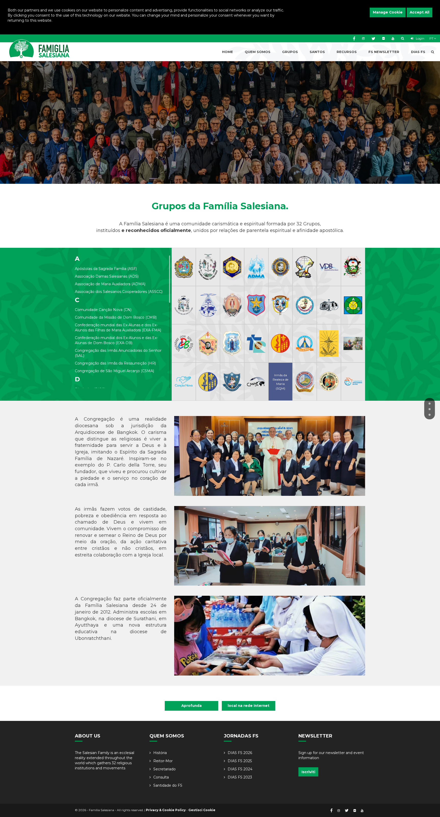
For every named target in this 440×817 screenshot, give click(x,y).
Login (419, 38)
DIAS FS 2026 (240, 752)
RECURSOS (347, 52)
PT (431, 38)
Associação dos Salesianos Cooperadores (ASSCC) (118, 291)
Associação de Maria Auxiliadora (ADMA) (110, 284)
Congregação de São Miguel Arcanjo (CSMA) (114, 371)
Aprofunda (191, 706)
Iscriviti (308, 772)
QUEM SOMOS (257, 52)
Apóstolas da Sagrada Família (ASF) (106, 268)
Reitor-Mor (163, 761)
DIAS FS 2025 (240, 761)
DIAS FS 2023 (240, 777)
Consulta (161, 777)
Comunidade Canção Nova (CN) (103, 309)
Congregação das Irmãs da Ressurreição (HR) (115, 363)
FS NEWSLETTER (383, 52)
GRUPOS (290, 52)
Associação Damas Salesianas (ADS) (107, 276)
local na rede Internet (248, 706)
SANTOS (317, 52)
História (160, 752)
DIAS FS (418, 52)
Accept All (419, 12)
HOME (227, 52)
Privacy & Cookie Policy (166, 810)
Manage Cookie (388, 12)
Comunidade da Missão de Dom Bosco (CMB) (116, 317)
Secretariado (164, 769)
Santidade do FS (167, 785)
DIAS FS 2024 (240, 769)
